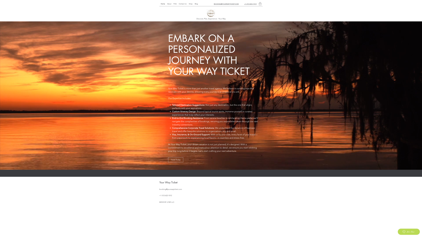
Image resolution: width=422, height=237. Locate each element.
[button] (260, 3)
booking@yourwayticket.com (170, 189)
